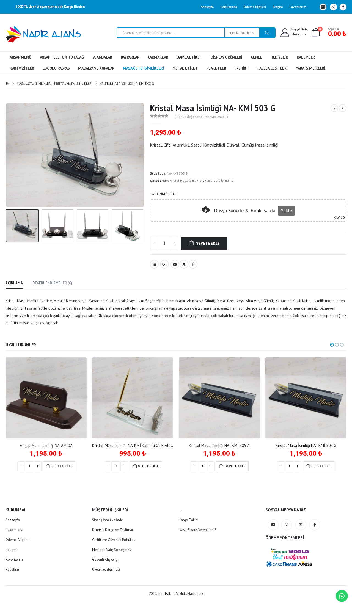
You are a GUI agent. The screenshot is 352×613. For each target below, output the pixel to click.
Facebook (193, 264)
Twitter (184, 264)
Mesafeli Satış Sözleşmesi (112, 549)
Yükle (286, 210)
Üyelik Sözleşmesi (106, 569)
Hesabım (12, 569)
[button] (7, 155)
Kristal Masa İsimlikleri (186, 180)
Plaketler (216, 68)
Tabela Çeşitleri (272, 68)
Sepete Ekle (208, 243)
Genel (256, 57)
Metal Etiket (185, 68)
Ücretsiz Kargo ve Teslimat (112, 530)
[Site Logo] (43, 34)
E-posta (174, 264)
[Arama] (267, 32)
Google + (164, 264)
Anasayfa (207, 7)
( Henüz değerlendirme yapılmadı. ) (201, 116)
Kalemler (306, 57)
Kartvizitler (22, 68)
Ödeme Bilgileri (255, 7)
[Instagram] (333, 7)
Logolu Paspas (56, 68)
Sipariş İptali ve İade (107, 520)
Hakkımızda (228, 7)
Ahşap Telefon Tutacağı (62, 57)
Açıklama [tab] (14, 283)
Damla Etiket (189, 57)
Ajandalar (102, 57)
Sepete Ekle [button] (61, 466)
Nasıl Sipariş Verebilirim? (197, 530)
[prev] (334, 108)
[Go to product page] (46, 397)
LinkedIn (154, 264)
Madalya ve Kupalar (96, 68)
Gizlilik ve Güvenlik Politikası (114, 539)
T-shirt (241, 68)
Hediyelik (279, 57)
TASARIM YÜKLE (163, 194)
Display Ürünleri (226, 57)
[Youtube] (323, 7)
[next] (342, 108)
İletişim (278, 7)
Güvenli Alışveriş (104, 559)
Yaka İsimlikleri (310, 68)
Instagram (286, 524)
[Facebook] (343, 7)
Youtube (273, 524)
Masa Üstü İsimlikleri (143, 68)
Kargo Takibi (188, 520)
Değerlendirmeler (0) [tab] (52, 283)
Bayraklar (130, 57)
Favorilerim (298, 7)
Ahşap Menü (20, 57)
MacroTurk (195, 593)
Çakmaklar (158, 57)
